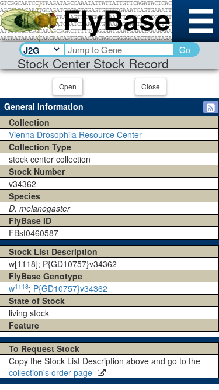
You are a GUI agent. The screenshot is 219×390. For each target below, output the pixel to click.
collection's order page (52, 372)
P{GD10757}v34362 (70, 288)
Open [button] (68, 86)
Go (184, 50)
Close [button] (150, 86)
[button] (210, 107)
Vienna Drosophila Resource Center (75, 134)
